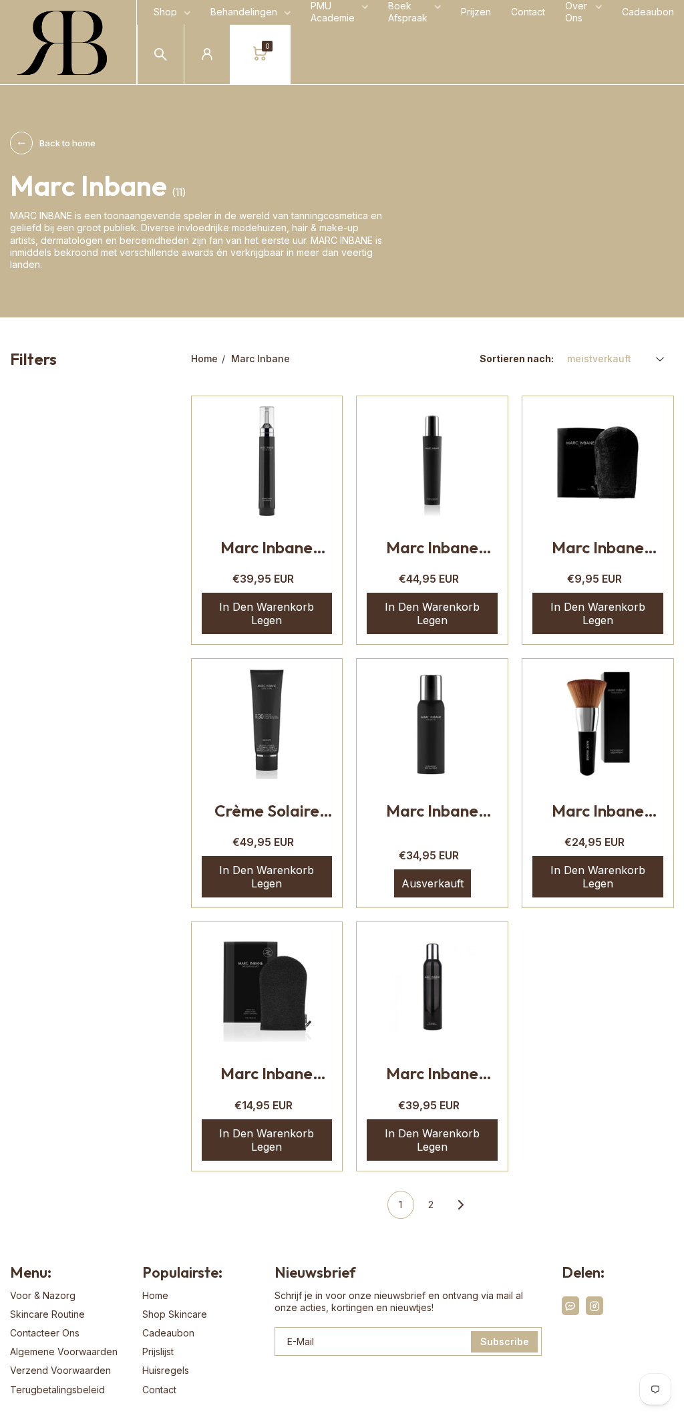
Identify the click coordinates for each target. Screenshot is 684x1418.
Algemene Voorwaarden (64, 1351)
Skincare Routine (47, 1314)
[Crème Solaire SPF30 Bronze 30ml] (267, 723)
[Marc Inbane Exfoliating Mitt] (267, 987)
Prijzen (476, 11)
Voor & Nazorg (42, 1295)
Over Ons (576, 11)
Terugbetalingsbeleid (57, 1389)
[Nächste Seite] (461, 1204)
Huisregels (165, 1370)
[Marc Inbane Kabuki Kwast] (597, 723)
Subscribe (504, 1341)
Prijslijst (158, 1351)
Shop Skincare (174, 1314)
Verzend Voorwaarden (60, 1370)
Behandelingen (243, 11)
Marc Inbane (260, 358)
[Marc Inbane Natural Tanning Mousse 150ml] (432, 461)
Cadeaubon (648, 11)
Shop (165, 11)
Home (204, 358)
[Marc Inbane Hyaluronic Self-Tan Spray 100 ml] (432, 723)
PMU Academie (333, 11)
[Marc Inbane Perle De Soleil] (267, 461)
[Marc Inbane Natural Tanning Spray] (432, 987)
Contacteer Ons (44, 1332)
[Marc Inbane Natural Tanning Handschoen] (597, 461)
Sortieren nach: (517, 358)
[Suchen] (160, 54)
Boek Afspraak (408, 11)
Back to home (67, 143)
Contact (528, 11)
